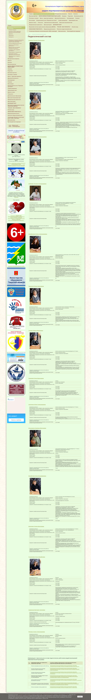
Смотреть (16, 197)
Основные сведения (12, 29)
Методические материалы (13, 58)
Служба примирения (12, 88)
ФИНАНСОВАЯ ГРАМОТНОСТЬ (14, 111)
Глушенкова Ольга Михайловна (36, 557)
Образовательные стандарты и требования (14, 56)
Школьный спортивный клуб (14, 97)
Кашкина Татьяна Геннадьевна (36, 40)
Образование (11, 35)
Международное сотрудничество (15, 52)
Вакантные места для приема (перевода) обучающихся (14, 48)
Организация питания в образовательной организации (14, 54)
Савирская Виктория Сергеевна (36, 610)
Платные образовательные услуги (15, 43)
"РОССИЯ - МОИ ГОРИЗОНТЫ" (14, 107)
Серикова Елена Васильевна (36, 378)
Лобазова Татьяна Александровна (37, 183)
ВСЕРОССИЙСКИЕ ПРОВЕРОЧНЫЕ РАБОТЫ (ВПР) (15, 67)
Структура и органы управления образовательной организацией (15, 32)
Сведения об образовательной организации (14, 28)
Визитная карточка (12, 64)
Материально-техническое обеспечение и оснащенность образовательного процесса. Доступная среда (16, 41)
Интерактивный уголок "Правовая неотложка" (15, 86)
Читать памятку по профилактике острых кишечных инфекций (16, 219)
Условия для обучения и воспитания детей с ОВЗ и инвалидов (16, 118)
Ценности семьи (11, 92)
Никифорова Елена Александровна (37, 234)
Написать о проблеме (16, 420)
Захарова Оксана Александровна (37, 90)
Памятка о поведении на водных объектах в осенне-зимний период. (16, 164)
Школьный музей (11, 101)
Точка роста (40, 22)
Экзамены (10, 68)
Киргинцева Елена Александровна (37, 136)
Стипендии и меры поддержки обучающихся (14, 50)
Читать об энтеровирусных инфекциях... (16, 220)
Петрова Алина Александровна (36, 631)
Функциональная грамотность (14, 99)
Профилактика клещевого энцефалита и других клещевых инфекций (16, 217)
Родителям (10, 70)
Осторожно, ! (16, 215)
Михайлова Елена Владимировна (37, 476)
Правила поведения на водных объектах (16, 165)
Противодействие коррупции (14, 121)
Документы (11, 33)
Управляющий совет (12, 90)
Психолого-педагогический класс (15, 115)
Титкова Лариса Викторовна (35, 330)
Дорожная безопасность (13, 78)
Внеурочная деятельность (13, 113)
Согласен (80, 696)
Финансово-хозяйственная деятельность (14, 45)
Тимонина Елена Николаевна (36, 286)
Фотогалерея (10, 83)
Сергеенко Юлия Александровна (37, 404)
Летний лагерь (11, 109)
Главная (9, 25)
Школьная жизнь (62, 31)
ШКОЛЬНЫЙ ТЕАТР (12, 103)
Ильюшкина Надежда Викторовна (37, 428)
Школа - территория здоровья (14, 76)
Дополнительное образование (14, 95)
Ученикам (10, 81)
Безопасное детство (12, 72)
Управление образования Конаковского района (16, 266)
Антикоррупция (11, 80)
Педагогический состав (13, 38)
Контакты (10, 62)
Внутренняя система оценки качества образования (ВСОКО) (16, 106)
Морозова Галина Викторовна (36, 526)
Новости (10, 60)
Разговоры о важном (12, 74)
